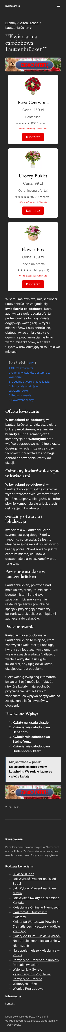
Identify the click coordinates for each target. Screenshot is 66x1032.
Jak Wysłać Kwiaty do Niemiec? (36, 898)
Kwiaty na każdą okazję (31, 722)
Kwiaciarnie (12, 5)
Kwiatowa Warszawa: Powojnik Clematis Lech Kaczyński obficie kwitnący (36, 926)
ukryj (31, 362)
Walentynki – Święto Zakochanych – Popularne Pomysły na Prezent (32, 974)
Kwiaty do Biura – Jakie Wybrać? (36, 936)
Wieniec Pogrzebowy (28, 988)
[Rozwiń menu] (58, 6)
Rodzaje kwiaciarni (26, 965)
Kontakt (18, 902)
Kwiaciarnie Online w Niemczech (36, 907)
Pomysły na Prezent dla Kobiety (36, 960)
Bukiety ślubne (23, 874)
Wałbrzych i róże (25, 984)
